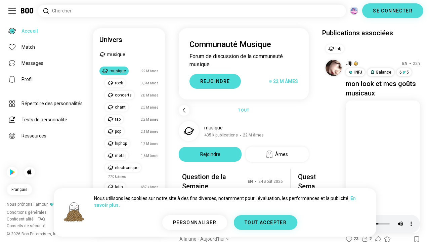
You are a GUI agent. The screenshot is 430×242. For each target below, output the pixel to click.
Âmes (281, 154)
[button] (356, 64)
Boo (27, 11)
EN (250, 181)
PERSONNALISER (194, 222)
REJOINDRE (215, 81)
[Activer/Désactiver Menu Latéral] (12, 10)
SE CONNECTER (393, 10)
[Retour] (184, 110)
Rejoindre (210, 154)
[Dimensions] (354, 11)
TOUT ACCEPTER (266, 222)
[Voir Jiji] (334, 68)
